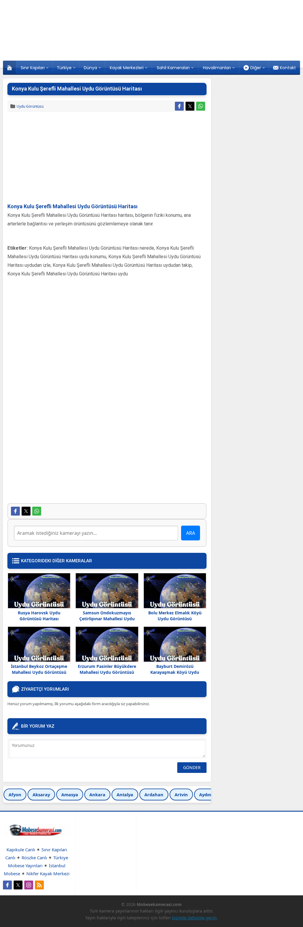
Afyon (15, 794)
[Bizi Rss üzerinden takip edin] (39, 885)
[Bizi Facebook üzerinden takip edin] (7, 885)
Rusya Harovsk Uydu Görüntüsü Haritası (39, 615)
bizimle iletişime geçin (194, 917)
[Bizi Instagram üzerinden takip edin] (28, 885)
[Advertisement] (107, 158)
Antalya (125, 794)
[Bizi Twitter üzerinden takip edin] (18, 885)
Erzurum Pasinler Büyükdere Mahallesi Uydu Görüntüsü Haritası (107, 672)
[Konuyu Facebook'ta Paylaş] (179, 106)
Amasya (69, 794)
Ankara (97, 794)
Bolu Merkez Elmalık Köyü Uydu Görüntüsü (175, 615)
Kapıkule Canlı (21, 849)
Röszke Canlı (34, 857)
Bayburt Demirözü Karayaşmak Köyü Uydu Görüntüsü (174, 672)
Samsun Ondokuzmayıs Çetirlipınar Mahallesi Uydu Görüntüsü (107, 618)
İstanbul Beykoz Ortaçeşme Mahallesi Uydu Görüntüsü (39, 669)
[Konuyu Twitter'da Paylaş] (190, 106)
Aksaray (41, 794)
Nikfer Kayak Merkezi (48, 873)
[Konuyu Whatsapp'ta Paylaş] (200, 106)
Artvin (181, 794)
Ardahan (153, 794)
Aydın (205, 794)
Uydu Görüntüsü (30, 106)
